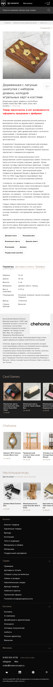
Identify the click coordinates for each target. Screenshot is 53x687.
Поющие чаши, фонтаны (26, 477)
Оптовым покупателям (14, 628)
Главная (7, 23)
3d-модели (9, 624)
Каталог (6, 519)
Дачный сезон (11, 236)
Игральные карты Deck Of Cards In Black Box (31, 405)
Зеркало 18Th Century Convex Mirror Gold (12, 454)
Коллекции (9, 537)
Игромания (9, 247)
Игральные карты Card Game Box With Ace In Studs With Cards (11, 405)
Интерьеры (9, 549)
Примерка (8, 566)
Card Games (11, 377)
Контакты (7, 606)
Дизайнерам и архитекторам (17, 620)
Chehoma (16, 106)
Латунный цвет (28, 236)
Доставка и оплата (12, 570)
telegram (7, 661)
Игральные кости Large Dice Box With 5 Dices (31, 505)
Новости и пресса (12, 590)
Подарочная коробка (14, 253)
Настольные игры (16, 473)
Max (16, 661)
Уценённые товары (12, 529)
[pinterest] (33, 672)
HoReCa (8, 632)
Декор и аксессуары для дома (25, 23)
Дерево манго (32, 241)
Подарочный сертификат (15, 553)
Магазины (27, 3)
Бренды (7, 533)
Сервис (6, 561)
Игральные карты (12, 241)
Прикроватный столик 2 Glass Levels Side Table (31, 454)
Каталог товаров (11, 525)
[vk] (6, 672)
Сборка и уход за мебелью (16, 574)
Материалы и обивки (13, 545)
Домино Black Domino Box (12, 505)
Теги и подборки (11, 541)
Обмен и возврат (12, 578)
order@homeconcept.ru (13, 665)
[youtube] (20, 672)
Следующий (45, 28)
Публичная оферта (12, 595)
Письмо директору (12, 636)
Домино (23, 247)
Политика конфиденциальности (18, 599)
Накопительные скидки (14, 582)
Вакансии (8, 640)
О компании (9, 616)
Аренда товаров (11, 586)
